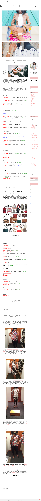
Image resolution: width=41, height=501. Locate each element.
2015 (31, 168)
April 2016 (33, 163)
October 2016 (34, 156)
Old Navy (32, 108)
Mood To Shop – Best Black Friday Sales (15, 192)
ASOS (31, 97)
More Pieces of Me (17, 302)
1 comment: (14, 187)
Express (32, 100)
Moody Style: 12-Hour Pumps (34, 142)
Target (31, 111)
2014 (31, 169)
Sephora (32, 109)
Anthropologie (33, 96)
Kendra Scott (32, 104)
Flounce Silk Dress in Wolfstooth (18, 380)
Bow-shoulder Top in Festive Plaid (12, 349)
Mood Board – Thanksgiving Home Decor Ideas (34, 144)
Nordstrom (32, 107)
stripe (21, 350)
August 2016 (33, 158)
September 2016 (34, 157)
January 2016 (33, 166)
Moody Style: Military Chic (34, 137)
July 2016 (33, 159)
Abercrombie (32, 94)
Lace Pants (12, 465)
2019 (31, 120)
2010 (31, 174)
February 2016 (34, 165)
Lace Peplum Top (14, 472)
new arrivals (10, 323)
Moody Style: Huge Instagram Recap (34, 154)
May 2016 (33, 162)
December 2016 (34, 125)
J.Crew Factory (33, 103)
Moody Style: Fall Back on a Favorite (34, 146)
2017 (31, 123)
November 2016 (34, 126)
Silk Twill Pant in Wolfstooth (8, 420)
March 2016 (33, 164)
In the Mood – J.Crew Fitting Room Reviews (15, 316)
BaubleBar (32, 99)
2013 (31, 170)
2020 (31, 119)
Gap (31, 101)
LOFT (31, 105)
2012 (31, 171)
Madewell (32, 106)
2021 (31, 118)
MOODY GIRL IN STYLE (20, 6)
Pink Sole (17, 301)
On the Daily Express (16, 303)
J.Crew (12, 322)
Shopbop (32, 110)
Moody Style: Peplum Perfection (34, 152)
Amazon (32, 95)
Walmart (32, 112)
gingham (4, 351)
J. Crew (32, 102)
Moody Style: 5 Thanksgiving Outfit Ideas (34, 135)
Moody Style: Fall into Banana (34, 148)
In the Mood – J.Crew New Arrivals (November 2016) (34, 140)
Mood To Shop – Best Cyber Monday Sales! (15, 61)
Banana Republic (33, 98)
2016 (31, 124)
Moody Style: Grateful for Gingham (34, 150)
